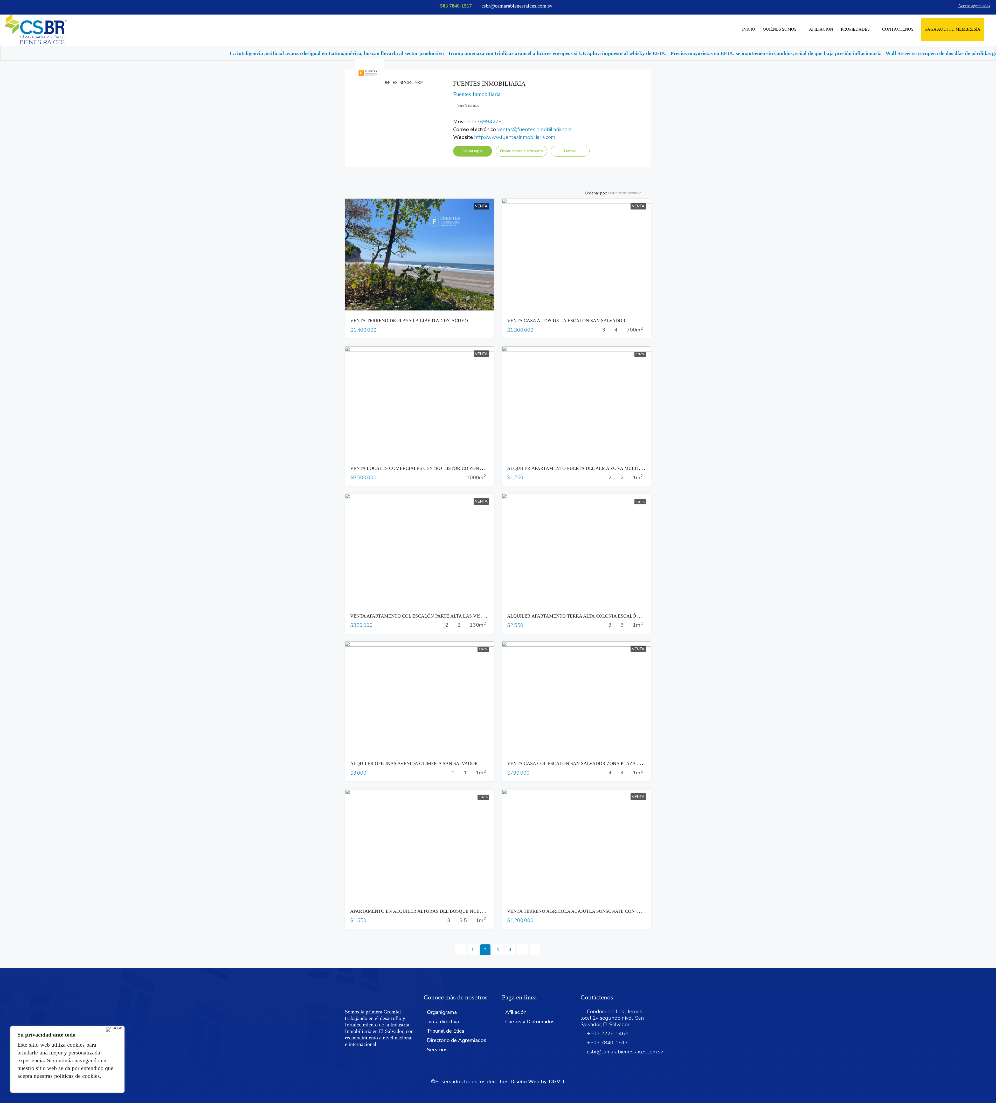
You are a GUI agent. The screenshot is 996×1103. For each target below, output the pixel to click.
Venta (481, 206)
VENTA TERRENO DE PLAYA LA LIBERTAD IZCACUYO (409, 320)
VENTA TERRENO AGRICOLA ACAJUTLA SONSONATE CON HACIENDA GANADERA (597, 911)
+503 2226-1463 (607, 1033)
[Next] (522, 949)
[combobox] (629, 193)
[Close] (114, 1029)
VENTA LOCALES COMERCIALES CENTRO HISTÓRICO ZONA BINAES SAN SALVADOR (443, 468)
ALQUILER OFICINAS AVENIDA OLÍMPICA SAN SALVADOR (414, 763)
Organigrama (442, 1012)
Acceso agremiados (974, 6)
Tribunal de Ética (445, 1030)
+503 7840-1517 (454, 6)
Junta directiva (443, 1021)
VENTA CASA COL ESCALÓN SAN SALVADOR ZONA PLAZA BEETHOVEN (586, 763)
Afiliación (821, 29)
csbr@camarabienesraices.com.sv (625, 1051)
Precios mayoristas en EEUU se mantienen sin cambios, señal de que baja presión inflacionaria (616, 53)
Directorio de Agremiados (456, 1040)
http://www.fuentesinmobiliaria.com (514, 137)
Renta (640, 354)
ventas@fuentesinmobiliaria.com (534, 129)
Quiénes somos (780, 29)
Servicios (437, 1049)
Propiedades (855, 29)
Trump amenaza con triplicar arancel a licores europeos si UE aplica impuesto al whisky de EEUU (397, 53)
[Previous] (460, 949)
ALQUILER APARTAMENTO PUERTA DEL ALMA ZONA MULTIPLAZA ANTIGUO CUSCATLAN (605, 468)
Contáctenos (898, 29)
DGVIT (557, 1081)
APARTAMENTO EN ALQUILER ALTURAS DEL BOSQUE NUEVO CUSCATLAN (432, 911)
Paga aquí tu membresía (952, 29)
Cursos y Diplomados (530, 1021)
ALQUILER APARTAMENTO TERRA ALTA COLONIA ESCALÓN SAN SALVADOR (591, 616)
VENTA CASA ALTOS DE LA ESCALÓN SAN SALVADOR (566, 320)
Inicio (748, 29)
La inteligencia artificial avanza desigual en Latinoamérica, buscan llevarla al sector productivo (178, 53)
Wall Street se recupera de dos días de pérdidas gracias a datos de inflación (810, 53)
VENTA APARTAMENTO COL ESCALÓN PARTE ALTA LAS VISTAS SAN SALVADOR (437, 616)
